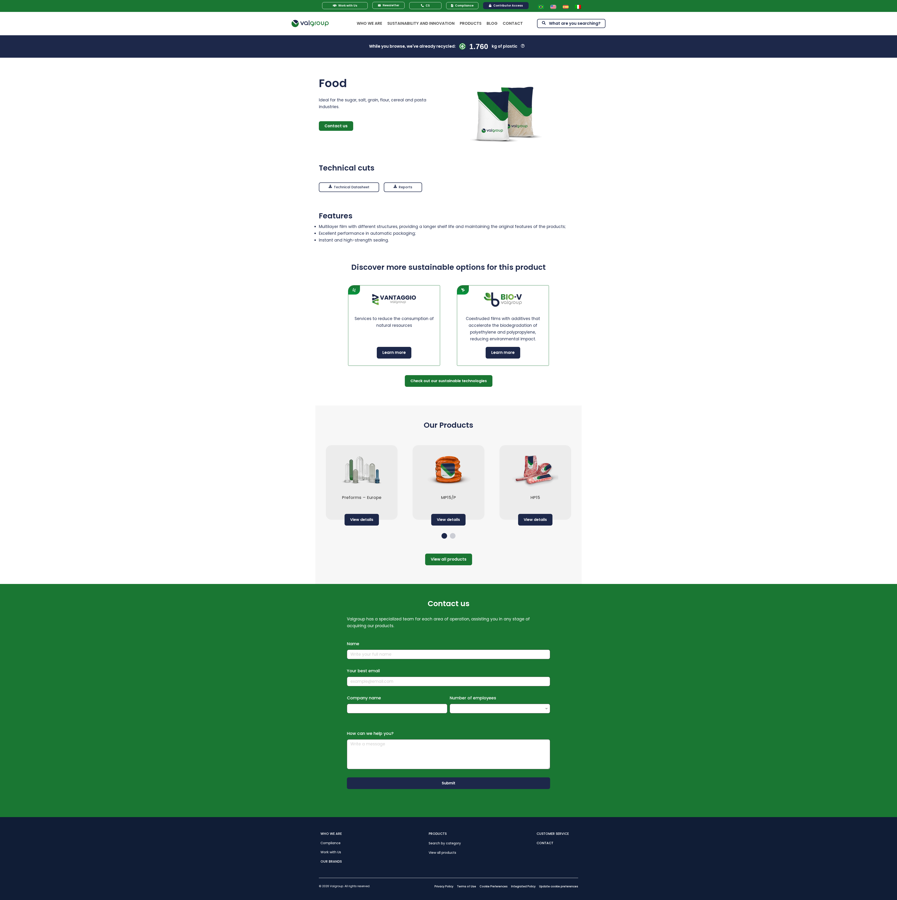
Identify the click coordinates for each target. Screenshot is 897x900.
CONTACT (545, 842)
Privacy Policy (443, 886)
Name (353, 644)
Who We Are (369, 23)
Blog (492, 23)
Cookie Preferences (494, 886)
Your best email (363, 671)
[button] (349, 187)
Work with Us (330, 852)
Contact (513, 23)
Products (470, 23)
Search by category (445, 843)
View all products (442, 852)
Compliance (330, 842)
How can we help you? (370, 733)
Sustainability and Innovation (421, 23)
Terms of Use (466, 886)
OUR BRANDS (331, 861)
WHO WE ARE (331, 833)
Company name (364, 698)
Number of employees (473, 698)
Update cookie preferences (558, 886)
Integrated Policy (523, 886)
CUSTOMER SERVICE (553, 833)
